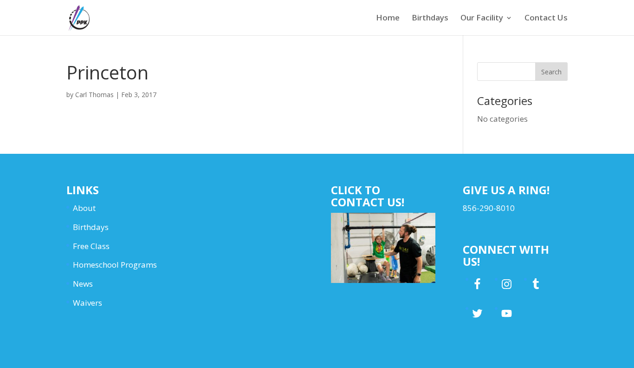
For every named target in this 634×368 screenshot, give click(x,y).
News (83, 283)
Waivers (87, 302)
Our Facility (481, 18)
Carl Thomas (94, 94)
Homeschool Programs (115, 264)
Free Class (91, 246)
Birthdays (430, 18)
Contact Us (546, 18)
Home (388, 18)
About (84, 208)
